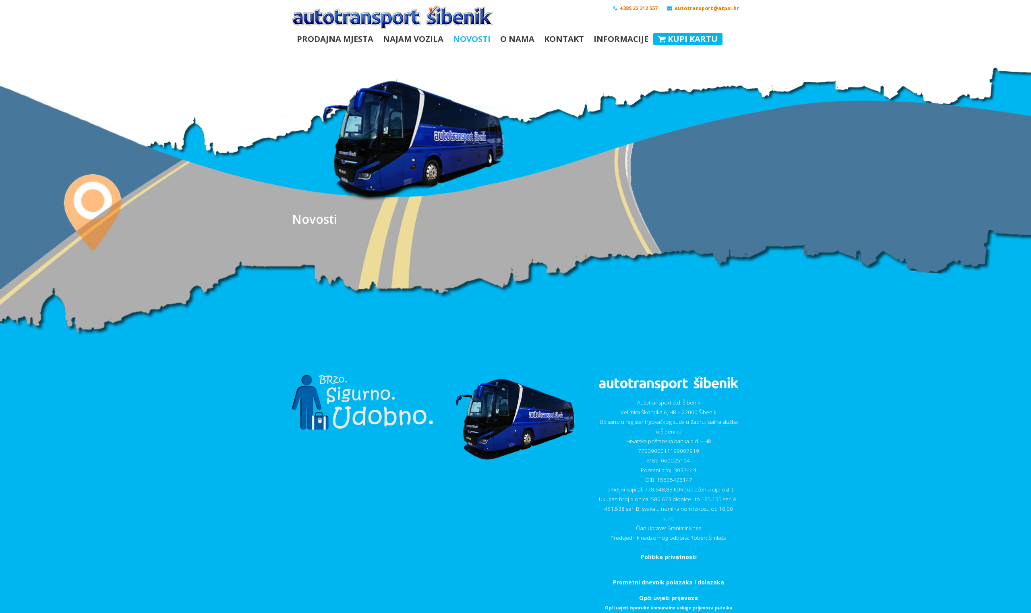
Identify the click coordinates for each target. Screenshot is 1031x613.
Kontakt (564, 38)
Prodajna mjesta (335, 38)
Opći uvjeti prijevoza (668, 598)
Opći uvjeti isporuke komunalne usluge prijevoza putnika (668, 608)
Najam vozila (413, 38)
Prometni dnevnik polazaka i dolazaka (668, 582)
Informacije (621, 38)
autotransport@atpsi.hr (707, 8)
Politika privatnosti (669, 557)
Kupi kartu (692, 38)
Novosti (472, 38)
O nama (517, 38)
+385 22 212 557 (639, 8)
